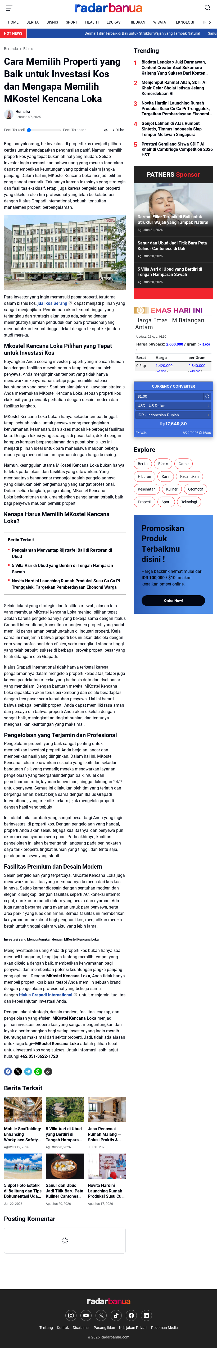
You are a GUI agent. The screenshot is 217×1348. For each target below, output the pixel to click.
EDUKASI (114, 22)
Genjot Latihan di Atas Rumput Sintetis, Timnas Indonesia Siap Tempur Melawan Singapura (172, 129)
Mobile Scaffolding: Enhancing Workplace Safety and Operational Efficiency (22, 1134)
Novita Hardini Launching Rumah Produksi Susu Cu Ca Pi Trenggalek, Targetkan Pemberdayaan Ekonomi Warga (66, 584)
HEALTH (92, 22)
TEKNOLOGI (184, 22)
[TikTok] (116, 1315)
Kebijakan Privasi (133, 1328)
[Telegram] (28, 1071)
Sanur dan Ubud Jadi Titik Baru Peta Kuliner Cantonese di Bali (64, 1191)
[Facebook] (8, 1071)
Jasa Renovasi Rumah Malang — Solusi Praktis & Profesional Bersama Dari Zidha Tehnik (107, 1134)
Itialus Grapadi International (45, 994)
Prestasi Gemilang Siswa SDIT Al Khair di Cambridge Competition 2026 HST (177, 150)
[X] (18, 1071)
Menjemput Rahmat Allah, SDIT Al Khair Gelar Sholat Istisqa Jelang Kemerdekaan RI (174, 88)
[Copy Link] (48, 1071)
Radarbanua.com (115, 1337)
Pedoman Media (164, 1328)
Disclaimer (81, 1328)
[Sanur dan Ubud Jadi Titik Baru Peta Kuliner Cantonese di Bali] (65, 1166)
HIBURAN (137, 22)
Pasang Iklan (104, 1328)
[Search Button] (207, 8)
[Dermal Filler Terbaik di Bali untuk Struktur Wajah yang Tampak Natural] (173, 209)
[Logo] (108, 1301)
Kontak (63, 1328)
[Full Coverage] (173, 293)
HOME (13, 22)
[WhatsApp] (38, 1071)
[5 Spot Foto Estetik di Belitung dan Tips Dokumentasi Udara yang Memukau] (23, 1166)
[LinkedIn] (146, 1315)
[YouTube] (86, 1315)
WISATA (159, 22)
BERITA (32, 22)
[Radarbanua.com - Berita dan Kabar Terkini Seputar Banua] (108, 8)
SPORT (71, 22)
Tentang (46, 1328)
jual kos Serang (52, 303)
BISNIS (52, 22)
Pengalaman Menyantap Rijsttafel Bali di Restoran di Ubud (62, 553)
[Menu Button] (9, 8)
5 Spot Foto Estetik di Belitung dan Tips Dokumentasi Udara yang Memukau (23, 1191)
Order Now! (173, 600)
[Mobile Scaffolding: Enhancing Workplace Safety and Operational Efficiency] (23, 1109)
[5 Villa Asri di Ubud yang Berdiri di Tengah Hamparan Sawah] (65, 1109)
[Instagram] (70, 1315)
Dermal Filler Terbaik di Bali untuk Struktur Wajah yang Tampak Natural (122, 33)
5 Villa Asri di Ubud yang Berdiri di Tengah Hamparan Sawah (62, 568)
